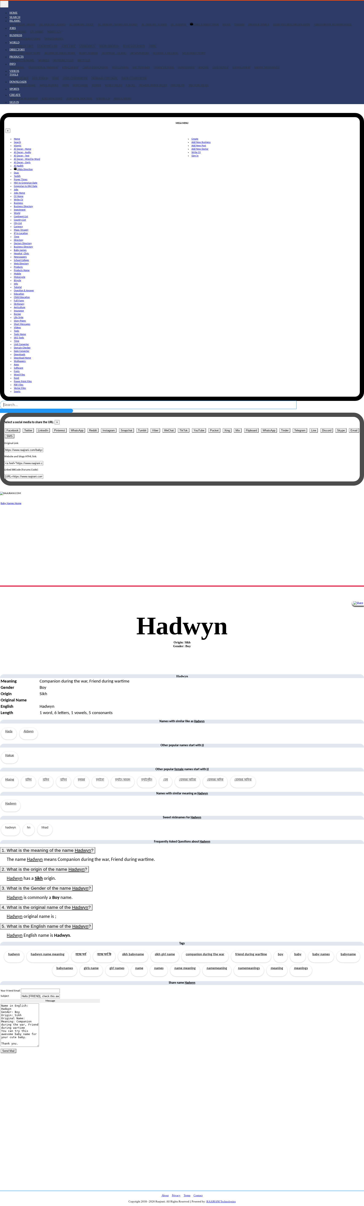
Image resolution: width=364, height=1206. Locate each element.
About (165, 1195)
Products (18, 267)
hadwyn (14, 954)
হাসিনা (63, 779)
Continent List (21, 46)
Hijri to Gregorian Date (291, 24)
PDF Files (178, 85)
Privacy (176, 1195)
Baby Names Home (11, 503)
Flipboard (251, 430)
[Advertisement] (126, 535)
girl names (117, 968)
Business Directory (25, 38)
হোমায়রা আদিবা (215, 779)
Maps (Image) (109, 46)
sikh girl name (165, 954)
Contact (198, 1195)
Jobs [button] (12, 28)
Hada (8, 731)
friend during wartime (251, 954)
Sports (14, 88)
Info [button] (12, 63)
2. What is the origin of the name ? (44, 869)
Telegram (299, 430)
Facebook (13, 430)
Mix (238, 430)
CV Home (36, 31)
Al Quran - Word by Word (117, 24)
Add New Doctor (79, 98)
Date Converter (134, 78)
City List (68, 46)
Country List (47, 46)
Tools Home (19, 78)
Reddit (93, 430)
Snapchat (126, 430)
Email (354, 430)
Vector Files (199, 85)
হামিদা (28, 779)
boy (280, 954)
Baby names (88, 53)
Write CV (54, 31)
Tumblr (142, 430)
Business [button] (15, 35)
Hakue (9, 755)
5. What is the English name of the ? (46, 926)
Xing (227, 430)
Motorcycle (64, 60)
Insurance (186, 67)
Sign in (14, 102)
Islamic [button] (15, 20)
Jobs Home (18, 31)
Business (18, 203)
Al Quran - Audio (52, 24)
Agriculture (164, 67)
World (17, 213)
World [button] (14, 42)
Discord (326, 430)
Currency (87, 46)
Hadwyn (10, 803)
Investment (54, 38)
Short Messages (266, 67)
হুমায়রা (81, 779)
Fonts (96, 85)
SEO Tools (40, 78)
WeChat (169, 430)
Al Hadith (178, 24)
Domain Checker (105, 78)
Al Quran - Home (23, 24)
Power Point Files (153, 85)
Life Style (220, 67)
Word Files (113, 85)
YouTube (199, 430)
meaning (277, 968)
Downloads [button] (18, 81)
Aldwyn (28, 731)
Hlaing (9, 779)
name (139, 968)
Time (152, 46)
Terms (187, 1195)
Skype (341, 430)
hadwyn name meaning (47, 954)
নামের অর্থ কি (104, 954)
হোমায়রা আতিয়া (187, 779)
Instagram (109, 430)
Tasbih (239, 24)
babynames (64, 968)
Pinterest (59, 430)
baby (297, 954)
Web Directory (194, 53)
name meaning (185, 968)
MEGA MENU (122, 98)
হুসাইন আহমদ (122, 779)
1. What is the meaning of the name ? (48, 850)
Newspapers (140, 53)
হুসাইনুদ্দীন (146, 779)
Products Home (22, 60)
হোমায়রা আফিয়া (243, 779)
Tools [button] (13, 74)
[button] (15, 95)
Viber (155, 430)
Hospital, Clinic (114, 53)
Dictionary (141, 67)
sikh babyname (133, 954)
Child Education (95, 67)
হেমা (165, 779)
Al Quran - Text (81, 24)
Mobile (44, 60)
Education (70, 67)
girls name (91, 968)
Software (80, 85)
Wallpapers (49, 85)
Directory (18, 240)
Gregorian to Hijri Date (333, 24)
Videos (14, 71)
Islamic (17, 145)
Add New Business (23, 98)
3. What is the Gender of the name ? (46, 888)
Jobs (16, 189)
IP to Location (134, 46)
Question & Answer (43, 67)
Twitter (28, 430)
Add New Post (51, 98)
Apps (65, 85)
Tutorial (17, 67)
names (158, 968)
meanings (301, 968)
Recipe (203, 67)
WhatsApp (77, 430)
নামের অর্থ (80, 954)
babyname (348, 954)
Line (313, 430)
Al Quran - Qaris (154, 24)
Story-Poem (241, 67)
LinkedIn (43, 430)
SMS (10, 436)
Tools (16, 331)
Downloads (19, 354)
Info (16, 284)
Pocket (214, 430)
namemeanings (249, 968)
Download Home (23, 85)
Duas (226, 24)
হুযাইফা (100, 779)
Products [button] (16, 56)
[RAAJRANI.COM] (10, 493)
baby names (321, 954)
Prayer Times (258, 24)
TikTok (183, 430)
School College (165, 53)
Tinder (285, 430)
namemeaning (217, 968)
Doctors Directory (25, 53)
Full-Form (120, 67)
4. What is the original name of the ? (46, 907)
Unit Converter (75, 78)
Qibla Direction (206, 24)
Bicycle (84, 60)
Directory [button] (17, 49)
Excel (130, 85)
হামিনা (46, 779)
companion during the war (205, 954)
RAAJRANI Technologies (221, 1201)
